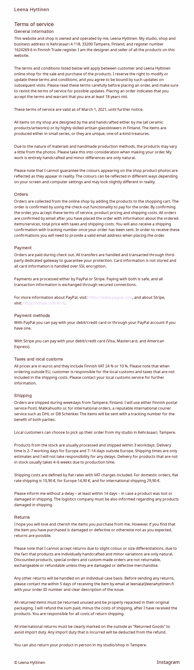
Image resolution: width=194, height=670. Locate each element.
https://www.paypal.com (110, 297)
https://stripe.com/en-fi (44, 303)
